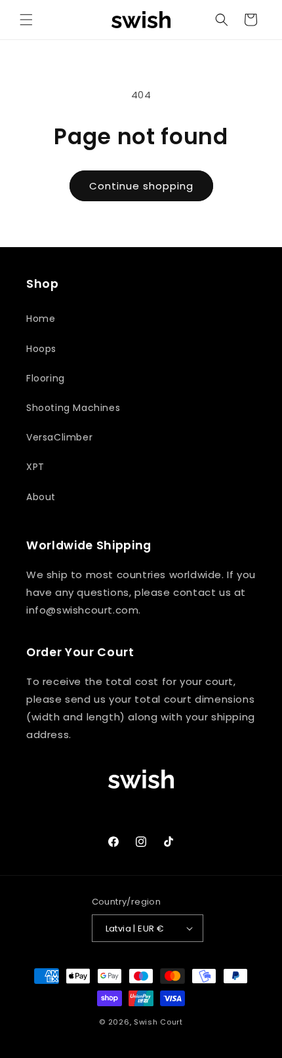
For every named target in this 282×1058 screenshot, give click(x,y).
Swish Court (158, 1022)
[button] (26, 19)
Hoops (41, 348)
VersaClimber (59, 437)
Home (40, 318)
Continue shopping (141, 186)
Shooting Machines (73, 407)
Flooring (45, 378)
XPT (35, 466)
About (41, 496)
